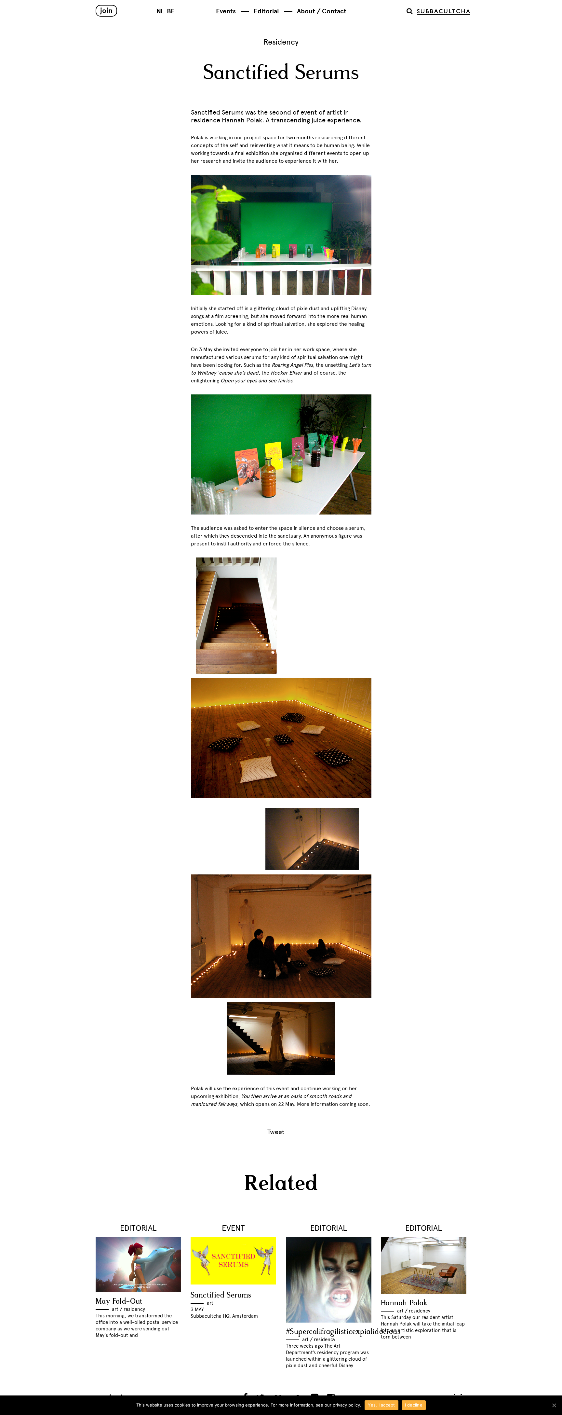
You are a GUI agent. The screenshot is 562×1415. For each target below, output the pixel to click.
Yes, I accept (381, 1405)
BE (171, 11)
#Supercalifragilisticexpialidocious (343, 1332)
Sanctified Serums (221, 1295)
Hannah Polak (404, 1303)
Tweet (276, 1132)
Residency (281, 42)
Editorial (266, 11)
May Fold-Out (119, 1302)
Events (226, 11)
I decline (413, 1405)
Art (115, 1309)
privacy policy (346, 1405)
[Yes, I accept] (554, 1405)
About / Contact (321, 11)
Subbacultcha (443, 12)
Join (106, 10)
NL (160, 11)
